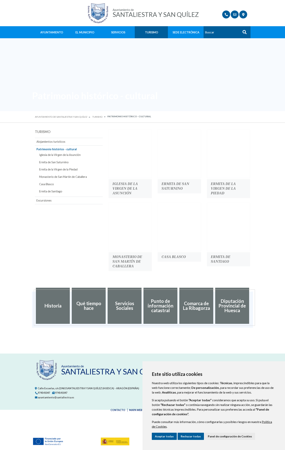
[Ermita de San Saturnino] (179, 154)
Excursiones (44, 200)
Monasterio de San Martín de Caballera (63, 176)
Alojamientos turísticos (50, 141)
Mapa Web (135, 410)
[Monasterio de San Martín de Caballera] (130, 227)
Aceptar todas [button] (164, 436)
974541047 (43, 392)
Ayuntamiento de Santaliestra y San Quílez (61, 116)
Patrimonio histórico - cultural (56, 149)
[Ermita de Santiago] (228, 227)
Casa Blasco (46, 184)
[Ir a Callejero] (243, 14)
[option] (53, 306)
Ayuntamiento (51, 32)
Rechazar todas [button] (191, 436)
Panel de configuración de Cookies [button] (230, 436)
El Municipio (84, 32)
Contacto (118, 410)
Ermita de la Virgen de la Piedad (58, 169)
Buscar (243, 33)
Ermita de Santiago (50, 191)
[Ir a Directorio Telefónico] (226, 14)
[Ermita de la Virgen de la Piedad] (228, 154)
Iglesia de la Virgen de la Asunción (60, 154)
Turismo (151, 32)
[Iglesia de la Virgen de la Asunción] (130, 154)
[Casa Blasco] (179, 227)
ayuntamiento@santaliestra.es (55, 397)
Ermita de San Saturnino (54, 162)
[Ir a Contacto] (235, 14)
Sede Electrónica (186, 32)
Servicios (118, 32)
